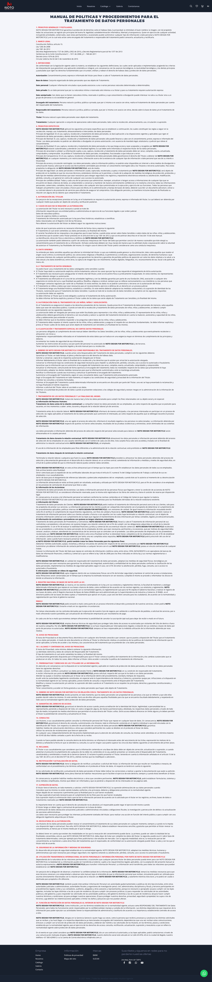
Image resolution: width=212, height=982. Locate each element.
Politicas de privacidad (73, 955)
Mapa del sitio (70, 958)
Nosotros (91, 6)
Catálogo (104, 6)
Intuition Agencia (126, 978)
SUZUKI (96, 958)
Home (38, 955)
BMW (95, 955)
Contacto (39, 969)
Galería (119, 6)
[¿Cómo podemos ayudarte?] (204, 973)
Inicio (79, 6)
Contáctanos (133, 6)
